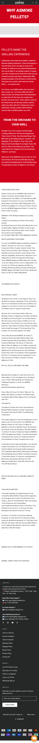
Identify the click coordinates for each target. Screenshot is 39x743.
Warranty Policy (7, 643)
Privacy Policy (6, 653)
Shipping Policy (7, 646)
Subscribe (9, 705)
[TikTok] (17, 622)
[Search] (33, 2)
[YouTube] (12, 622)
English (30, 714)
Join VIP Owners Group (10, 667)
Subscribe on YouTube (9, 670)
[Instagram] (8, 622)
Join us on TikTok (8, 677)
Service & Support (8, 636)
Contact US (6, 657)
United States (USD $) (12, 714)
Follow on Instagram (9, 674)
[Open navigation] (3, 2)
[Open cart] (36, 2)
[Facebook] (3, 622)
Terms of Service (8, 633)
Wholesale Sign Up (8, 681)
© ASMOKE (19, 719)
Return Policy (6, 650)
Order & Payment (8, 640)
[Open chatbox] (34, 738)
